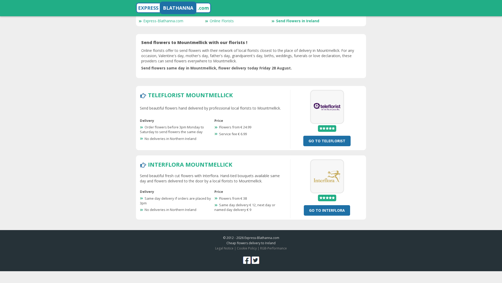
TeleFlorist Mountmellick (190, 95)
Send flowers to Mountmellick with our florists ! (194, 42)
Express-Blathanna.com (163, 20)
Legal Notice (224, 248)
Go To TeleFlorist (327, 140)
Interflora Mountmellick (190, 164)
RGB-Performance (273, 248)
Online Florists (222, 20)
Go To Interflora (327, 210)
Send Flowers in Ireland (297, 20)
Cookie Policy (247, 248)
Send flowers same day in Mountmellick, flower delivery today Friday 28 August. (216, 68)
